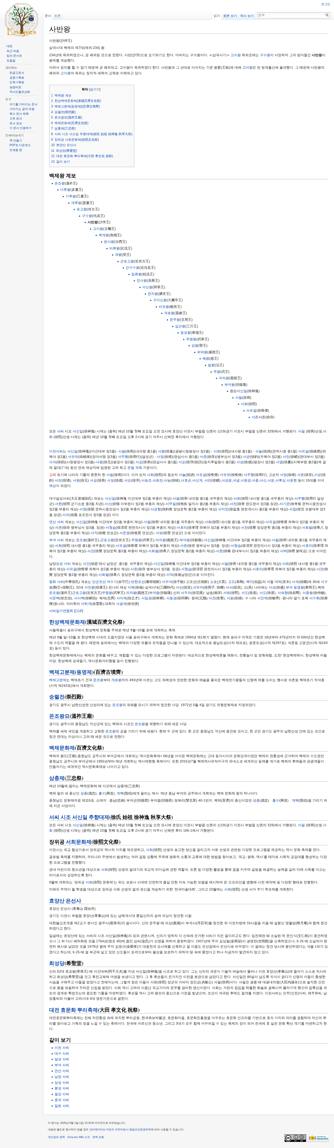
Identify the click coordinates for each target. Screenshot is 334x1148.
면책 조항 (98, 1137)
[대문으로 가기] (21, 19)
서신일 (242, 391)
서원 (99, 462)
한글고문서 (17, 73)
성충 (83, 793)
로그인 (325, 4)
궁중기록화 (17, 77)
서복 (131, 587)
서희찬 (158, 480)
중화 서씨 (56, 582)
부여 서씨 (56, 540)
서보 (159, 533)
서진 (233, 504)
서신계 (197, 480)
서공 (138, 462)
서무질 (171, 504)
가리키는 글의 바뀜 (22, 109)
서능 (167, 480)
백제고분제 (62, 672)
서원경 (246, 480)
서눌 (258, 451)
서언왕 (89, 587)
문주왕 (175, 320)
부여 (289, 587)
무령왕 (191, 339)
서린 (286, 457)
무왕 (216, 372)
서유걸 (251, 410)
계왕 (118, 255)
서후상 (280, 480)
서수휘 (314, 598)
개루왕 (76, 203)
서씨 (60, 431)
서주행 (123, 457)
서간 (86, 564)
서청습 (111, 527)
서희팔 (307, 527)
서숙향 (283, 593)
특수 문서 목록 (19, 114)
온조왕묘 (59, 715)
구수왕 (265, 55)
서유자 (198, 587)
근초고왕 (127, 261)
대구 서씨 (62, 1053)
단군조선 (99, 582)
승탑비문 (15, 87)
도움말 (11, 60)
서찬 (244, 527)
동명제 (84, 672)
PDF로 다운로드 (20, 145)
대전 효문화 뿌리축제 (73, 1009)
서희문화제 (78, 841)
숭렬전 (57, 696)
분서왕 (109, 242)
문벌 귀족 (134, 468)
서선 (179, 587)
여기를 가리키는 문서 (23, 104)
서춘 (219, 551)
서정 (160, 457)
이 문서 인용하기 (21, 128)
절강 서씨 (62, 1094)
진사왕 (142, 280)
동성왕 (185, 332)
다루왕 (65, 190)
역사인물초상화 (20, 92)
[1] (77, 611)
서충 (255, 480)
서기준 (284, 504)
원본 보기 (230, 16)
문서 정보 (16, 123)
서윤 (270, 480)
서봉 (161, 451)
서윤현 (292, 480)
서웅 (230, 598)
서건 (212, 598)
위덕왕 (202, 352)
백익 (249, 582)
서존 (255, 417)
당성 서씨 (63, 564)
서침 (292, 509)
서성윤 (227, 480)
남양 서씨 (62, 1077)
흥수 (102, 793)
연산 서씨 (56, 522)
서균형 (156, 509)
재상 (52, 486)
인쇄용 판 (16, 150)
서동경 (171, 598)
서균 (246, 457)
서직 (94, 533)
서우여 (167, 582)
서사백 (79, 598)
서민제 (262, 598)
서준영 (124, 533)
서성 (239, 462)
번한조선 (138, 582)
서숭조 (146, 480)
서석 (52, 462)
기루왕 (71, 196)
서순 (181, 462)
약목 (278, 582)
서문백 (54, 598)
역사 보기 (247, 16)
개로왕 (169, 313)
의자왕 (224, 378)
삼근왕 (180, 326)
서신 (263, 480)
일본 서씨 (62, 1106)
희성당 (57, 963)
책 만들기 (16, 140)
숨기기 (95, 89)
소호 (213, 582)
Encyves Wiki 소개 (78, 1137)
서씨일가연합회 (61, 611)
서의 (66, 515)
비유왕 (164, 307)
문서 (48, 16)
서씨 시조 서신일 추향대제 (79, 817)
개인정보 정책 (56, 1137)
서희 (244, 404)
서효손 (186, 480)
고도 (231, 582)
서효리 (182, 527)
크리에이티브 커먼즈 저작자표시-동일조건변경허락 (120, 1129)
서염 (279, 462)
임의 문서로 (14, 55)
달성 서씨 (62, 1059)
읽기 (217, 16)
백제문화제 (62, 747)
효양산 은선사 (65, 900)
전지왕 (153, 294)
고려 (52, 475)
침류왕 (136, 274)
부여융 (229, 384)
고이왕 (236, 55)
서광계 (121, 604)
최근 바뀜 (13, 51)
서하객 (86, 604)
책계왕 (104, 235)
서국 (295, 582)
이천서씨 (56, 451)
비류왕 (114, 248)
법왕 (211, 365)
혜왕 (205, 358)
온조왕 (60, 183)
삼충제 (57, 778)
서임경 (146, 598)
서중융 (307, 593)
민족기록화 (17, 82)
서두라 (186, 593)
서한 (58, 504)
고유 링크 (16, 118)
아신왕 (147, 287)
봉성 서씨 (62, 1088)
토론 (57, 16)
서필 (238, 397)
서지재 (121, 598)
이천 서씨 (62, 1048)
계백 (120, 793)
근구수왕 (132, 267)
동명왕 (299, 587)
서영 (82, 509)
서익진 (223, 509)
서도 (244, 593)
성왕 (194, 345)
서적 (169, 575)
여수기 (112, 582)
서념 (236, 480)
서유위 (73, 457)
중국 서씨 (62, 1100)
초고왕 (82, 209)
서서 (229, 587)
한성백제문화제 (67, 621)
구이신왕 (160, 300)
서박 (283, 551)
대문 (9, 46)
